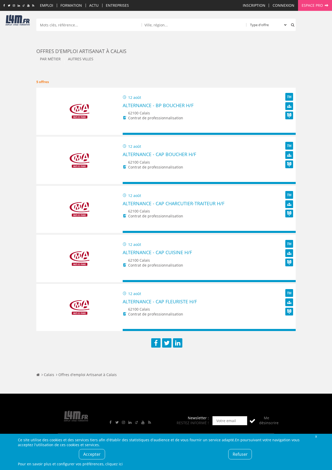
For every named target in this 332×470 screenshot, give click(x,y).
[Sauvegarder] (129, 134)
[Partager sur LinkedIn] (177, 343)
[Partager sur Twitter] (166, 343)
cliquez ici (114, 463)
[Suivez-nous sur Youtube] (28, 6)
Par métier (50, 58)
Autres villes (80, 58)
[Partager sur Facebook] (156, 343)
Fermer (316, 436)
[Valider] (252, 420)
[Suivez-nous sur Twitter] (9, 6)
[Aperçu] (289, 134)
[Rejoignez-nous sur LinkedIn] (18, 6)
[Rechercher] (291, 24)
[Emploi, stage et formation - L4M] (38, 374)
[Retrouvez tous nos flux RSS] (33, 6)
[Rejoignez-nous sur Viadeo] (23, 6)
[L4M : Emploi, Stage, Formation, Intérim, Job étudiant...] (17, 21)
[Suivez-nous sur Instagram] (14, 6)
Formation (71, 5)
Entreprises (117, 5)
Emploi (46, 5)
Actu (94, 5)
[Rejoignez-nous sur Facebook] (4, 6)
